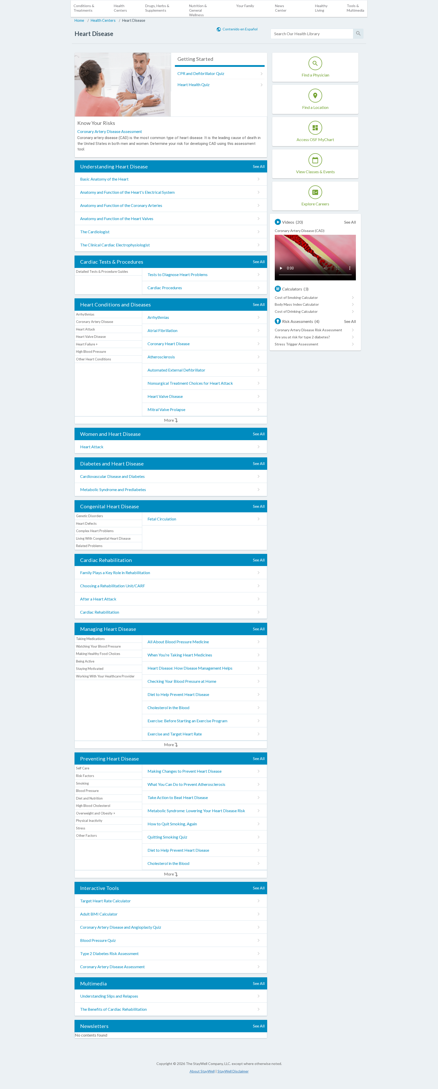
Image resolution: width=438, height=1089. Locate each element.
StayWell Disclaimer (233, 1071)
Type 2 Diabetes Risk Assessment (109, 953)
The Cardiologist (95, 231)
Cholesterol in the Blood (168, 707)
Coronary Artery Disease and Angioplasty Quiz (120, 927)
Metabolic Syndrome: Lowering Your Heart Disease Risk (196, 810)
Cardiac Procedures (165, 287)
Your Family (245, 6)
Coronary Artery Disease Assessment (109, 131)
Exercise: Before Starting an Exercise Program (187, 720)
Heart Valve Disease (165, 396)
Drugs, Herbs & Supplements (157, 8)
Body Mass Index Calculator (297, 304)
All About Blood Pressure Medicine (178, 641)
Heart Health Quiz (193, 84)
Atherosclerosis (161, 356)
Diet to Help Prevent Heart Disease (178, 694)
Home (79, 20)
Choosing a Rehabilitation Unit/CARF (112, 585)
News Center (280, 8)
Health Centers (120, 8)
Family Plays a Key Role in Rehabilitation (115, 572)
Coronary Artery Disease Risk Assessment (308, 330)
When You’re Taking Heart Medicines (180, 654)
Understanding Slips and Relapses (109, 996)
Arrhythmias (158, 317)
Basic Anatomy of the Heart (104, 179)
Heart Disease (133, 20)
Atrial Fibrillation (162, 330)
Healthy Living (321, 8)
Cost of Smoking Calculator (296, 297)
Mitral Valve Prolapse (166, 409)
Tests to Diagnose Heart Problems (178, 274)
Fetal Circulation (162, 518)
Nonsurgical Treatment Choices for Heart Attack (190, 383)
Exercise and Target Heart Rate (175, 733)
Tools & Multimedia (355, 8)
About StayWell (202, 1071)
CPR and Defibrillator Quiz (200, 73)
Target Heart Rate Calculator (105, 900)
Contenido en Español (240, 29)
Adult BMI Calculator (99, 913)
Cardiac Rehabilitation (99, 612)
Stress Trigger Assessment (296, 344)
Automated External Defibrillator (176, 369)
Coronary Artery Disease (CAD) (299, 230)
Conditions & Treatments (84, 8)
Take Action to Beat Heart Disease (178, 797)
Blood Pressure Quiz (98, 940)
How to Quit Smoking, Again (172, 823)
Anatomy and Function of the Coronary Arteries (121, 205)
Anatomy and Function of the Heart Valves (116, 218)
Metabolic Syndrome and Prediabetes (113, 489)
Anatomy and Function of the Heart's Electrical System (127, 192)
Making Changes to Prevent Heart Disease (185, 771)
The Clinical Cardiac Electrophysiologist (115, 244)
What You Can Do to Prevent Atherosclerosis (186, 784)
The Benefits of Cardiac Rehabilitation (113, 1009)
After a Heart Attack (98, 598)
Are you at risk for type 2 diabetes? (302, 337)
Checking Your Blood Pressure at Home (182, 681)
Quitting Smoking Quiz (167, 836)
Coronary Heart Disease (169, 343)
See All (259, 166)
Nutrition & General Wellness (198, 10)
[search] (312, 34)
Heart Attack (91, 446)
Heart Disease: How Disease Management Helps (190, 668)
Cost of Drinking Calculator (296, 311)
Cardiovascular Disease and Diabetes (112, 476)
